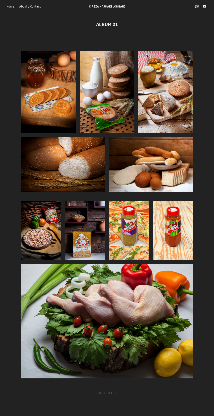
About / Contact (30, 6)
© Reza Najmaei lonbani (107, 6)
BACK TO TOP (107, 393)
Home (10, 6)
